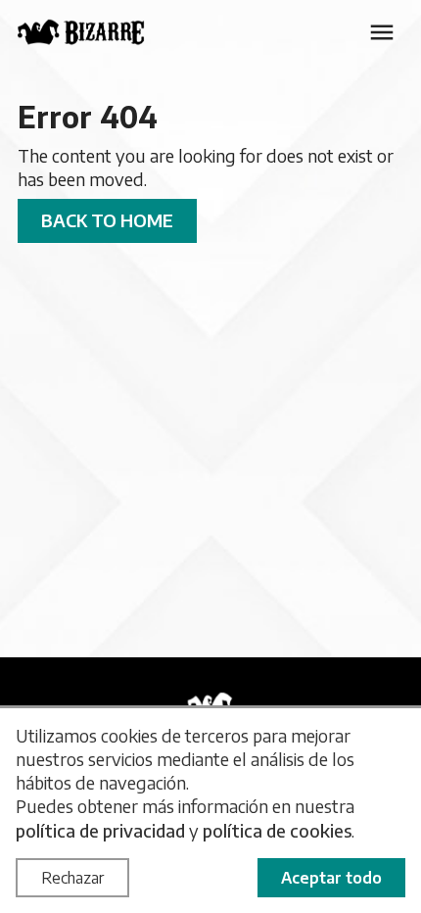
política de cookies (277, 830)
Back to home (107, 220)
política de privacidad (100, 830)
